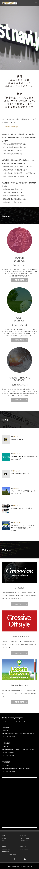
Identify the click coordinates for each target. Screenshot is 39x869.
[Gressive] (19, 584)
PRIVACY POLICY (24, 849)
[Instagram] (21, 858)
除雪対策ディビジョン (25, 840)
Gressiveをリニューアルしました (22, 508)
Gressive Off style (6, 849)
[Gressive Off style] (19, 633)
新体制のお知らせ (17, 439)
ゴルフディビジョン (24, 838)
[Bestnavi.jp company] (9, 3)
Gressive (4, 846)
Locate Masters (5, 851)
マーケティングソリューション (9, 854)
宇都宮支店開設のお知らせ (20, 474)
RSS (24, 858)
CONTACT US (23, 846)
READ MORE (19, 280)
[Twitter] (14, 858)
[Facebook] (17, 858)
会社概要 (4, 838)
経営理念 (4, 835)
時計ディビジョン (24, 835)
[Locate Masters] (19, 682)
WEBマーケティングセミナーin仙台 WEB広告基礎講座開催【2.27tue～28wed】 (23, 528)
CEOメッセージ (5, 840)
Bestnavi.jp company (14, 866)
